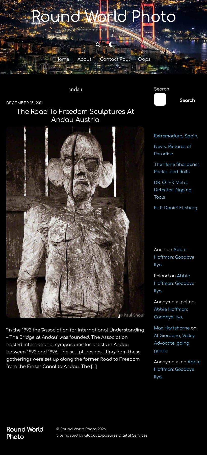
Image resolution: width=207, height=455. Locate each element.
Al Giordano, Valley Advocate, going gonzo (174, 343)
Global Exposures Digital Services (116, 435)
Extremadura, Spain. (176, 136)
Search (161, 89)
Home (62, 59)
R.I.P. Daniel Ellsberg (175, 207)
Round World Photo (78, 429)
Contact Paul (115, 59)
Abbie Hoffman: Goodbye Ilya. (174, 257)
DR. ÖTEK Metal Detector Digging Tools (172, 190)
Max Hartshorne (172, 328)
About (84, 59)
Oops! (145, 59)
